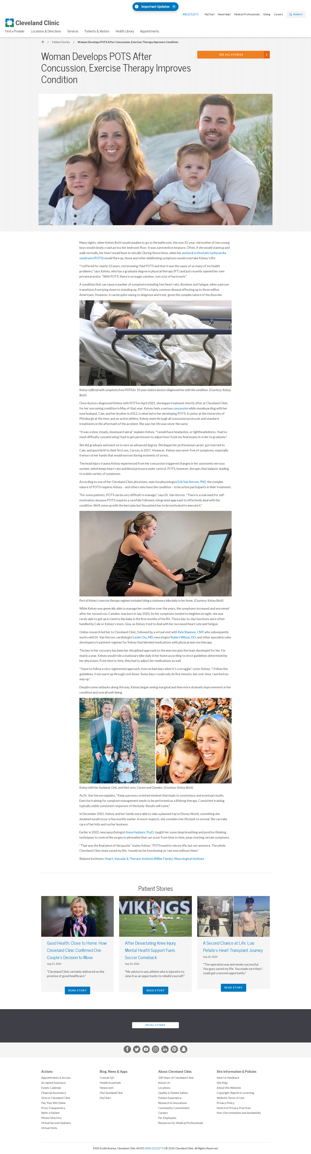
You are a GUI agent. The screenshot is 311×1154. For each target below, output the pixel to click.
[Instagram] (155, 1050)
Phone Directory (51, 1118)
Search (298, 14)
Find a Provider (15, 31)
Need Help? (224, 14)
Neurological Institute (189, 859)
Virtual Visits (49, 1128)
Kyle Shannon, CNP (190, 632)
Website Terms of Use (230, 1098)
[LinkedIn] (165, 1050)
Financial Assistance (53, 1093)
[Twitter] (136, 1050)
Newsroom (107, 1088)
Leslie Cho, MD (143, 637)
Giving (266, 14)
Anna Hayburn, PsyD (140, 832)
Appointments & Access (56, 1077)
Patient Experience (169, 1098)
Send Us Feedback (228, 1077)
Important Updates (155, 7)
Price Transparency (53, 1108)
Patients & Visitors (97, 31)
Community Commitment (174, 1108)
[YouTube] (146, 1050)
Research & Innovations (172, 1103)
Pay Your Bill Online (53, 1103)
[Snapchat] (183, 1050)
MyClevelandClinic (111, 1093)
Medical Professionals (247, 14)
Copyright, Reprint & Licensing (235, 1093)
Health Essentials (110, 1082)
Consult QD (107, 1077)
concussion (181, 408)
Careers (278, 14)
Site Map (222, 1082)
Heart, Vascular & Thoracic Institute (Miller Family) (139, 859)
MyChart (210, 14)
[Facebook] (127, 1050)
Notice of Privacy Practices (234, 1108)
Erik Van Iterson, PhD (191, 482)
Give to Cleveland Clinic (56, 1098)
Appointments (149, 31)
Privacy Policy (225, 1103)
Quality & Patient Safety (173, 1093)
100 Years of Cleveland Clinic (176, 1077)
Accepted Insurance (53, 1082)
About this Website (229, 1088)
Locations (164, 1088)
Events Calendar (51, 1088)
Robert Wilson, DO (183, 637)
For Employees (167, 1118)
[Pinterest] (174, 1050)
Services (72, 31)
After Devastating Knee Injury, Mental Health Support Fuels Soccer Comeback (150, 950)
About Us (164, 1082)
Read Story (77, 990)
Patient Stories (61, 42)
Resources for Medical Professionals (180, 1123)
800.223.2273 (191, 14)
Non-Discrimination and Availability (239, 1113)
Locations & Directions (46, 31)
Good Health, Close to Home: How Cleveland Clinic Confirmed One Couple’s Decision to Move (77, 950)
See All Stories (231, 54)
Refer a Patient (50, 1113)
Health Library (125, 31)
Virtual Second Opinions (56, 1123)
